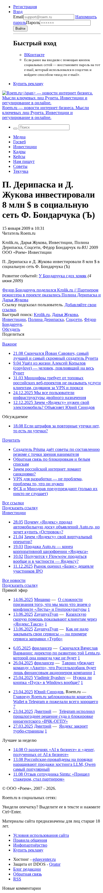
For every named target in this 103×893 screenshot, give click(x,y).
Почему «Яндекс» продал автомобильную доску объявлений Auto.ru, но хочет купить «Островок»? (56, 527)
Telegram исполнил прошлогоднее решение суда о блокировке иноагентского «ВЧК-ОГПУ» (54, 716)
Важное (9, 344)
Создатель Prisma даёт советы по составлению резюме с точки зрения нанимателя (56, 452)
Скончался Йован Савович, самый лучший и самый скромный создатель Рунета (55, 356)
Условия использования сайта (41, 835)
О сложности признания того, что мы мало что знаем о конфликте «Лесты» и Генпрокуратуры (52, 604)
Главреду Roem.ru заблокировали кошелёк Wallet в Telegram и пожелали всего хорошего (55, 699)
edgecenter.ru (44, 859)
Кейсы (19, 156)
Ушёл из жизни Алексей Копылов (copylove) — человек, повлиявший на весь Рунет (53, 368)
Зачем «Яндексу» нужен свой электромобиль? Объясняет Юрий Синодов (54, 405)
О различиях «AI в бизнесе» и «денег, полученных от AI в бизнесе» (54, 752)
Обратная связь (27, 874)
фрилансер (42, 648)
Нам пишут (24, 161)
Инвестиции (25, 146)
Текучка (20, 171)
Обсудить (11, 329)
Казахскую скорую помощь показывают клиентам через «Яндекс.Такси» (55, 619)
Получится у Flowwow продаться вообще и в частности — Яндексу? (50, 559)
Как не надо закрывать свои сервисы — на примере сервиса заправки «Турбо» (50, 634)
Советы (20, 166)
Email (18, 16)
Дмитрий (42, 711)
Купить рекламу (28, 83)
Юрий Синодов (48, 691)
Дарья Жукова (65, 314)
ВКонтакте (34, 54)
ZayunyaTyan (46, 614)
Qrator (54, 864)
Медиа (19, 137)
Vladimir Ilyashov (49, 677)
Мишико (42, 599)
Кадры (19, 151)
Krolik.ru (42, 314)
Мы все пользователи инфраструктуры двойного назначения (49, 395)
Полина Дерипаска (46, 319)
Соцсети (74, 319)
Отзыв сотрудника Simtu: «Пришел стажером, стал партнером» (51, 776)
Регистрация (25, 6)
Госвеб (19, 141)
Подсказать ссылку (20, 507)
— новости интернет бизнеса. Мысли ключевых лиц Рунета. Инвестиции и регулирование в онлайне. (45, 112)
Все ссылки (13, 503)
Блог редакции (27, 869)
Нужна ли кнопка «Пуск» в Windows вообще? (52, 680)
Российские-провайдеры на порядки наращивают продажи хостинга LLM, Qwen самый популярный (54, 764)
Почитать (11, 440)
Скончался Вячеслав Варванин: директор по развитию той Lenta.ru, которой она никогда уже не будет (57, 653)
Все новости (14, 580)
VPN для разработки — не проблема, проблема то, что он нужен (48, 481)
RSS (17, 879)
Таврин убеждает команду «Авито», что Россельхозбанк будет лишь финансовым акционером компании (54, 667)
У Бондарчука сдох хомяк (63, 275)
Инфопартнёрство (30, 845)
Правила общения (30, 840)
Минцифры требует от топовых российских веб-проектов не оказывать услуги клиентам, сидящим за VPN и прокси (57, 383)
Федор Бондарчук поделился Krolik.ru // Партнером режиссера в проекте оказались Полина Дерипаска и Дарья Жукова (51, 295)
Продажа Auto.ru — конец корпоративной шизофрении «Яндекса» (50, 549)
